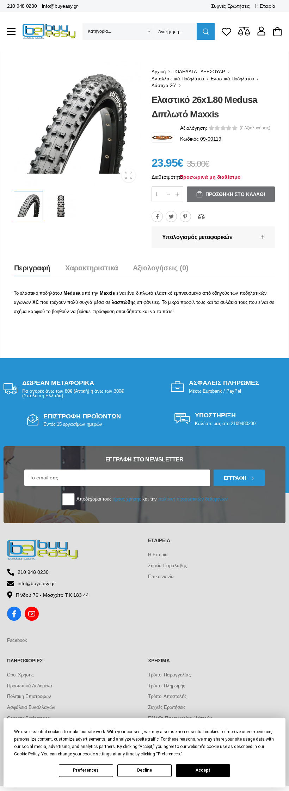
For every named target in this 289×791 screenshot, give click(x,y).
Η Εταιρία (265, 6)
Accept (203, 770)
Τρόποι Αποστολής (167, 696)
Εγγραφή (235, 478)
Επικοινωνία (161, 576)
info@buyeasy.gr (60, 6)
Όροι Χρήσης (20, 674)
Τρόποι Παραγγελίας (169, 674)
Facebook (17, 640)
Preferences (86, 770)
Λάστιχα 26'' (164, 85)
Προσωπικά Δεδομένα (29, 685)
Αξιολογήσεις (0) (161, 268)
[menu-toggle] (11, 31)
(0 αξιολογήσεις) (255, 128)
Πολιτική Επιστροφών (29, 696)
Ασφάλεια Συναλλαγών (31, 707)
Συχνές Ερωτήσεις (230, 6)
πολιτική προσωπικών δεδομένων (193, 499)
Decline (144, 770)
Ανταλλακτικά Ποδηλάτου (178, 78)
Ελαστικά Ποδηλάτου (232, 78)
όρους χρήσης (127, 499)
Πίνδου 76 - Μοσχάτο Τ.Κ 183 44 (52, 595)
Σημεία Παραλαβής (167, 565)
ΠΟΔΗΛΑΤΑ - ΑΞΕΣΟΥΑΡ (198, 71)
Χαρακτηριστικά (91, 268)
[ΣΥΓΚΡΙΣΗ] (201, 216)
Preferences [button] (169, 754)
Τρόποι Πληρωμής (166, 685)
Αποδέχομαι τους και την (151, 499)
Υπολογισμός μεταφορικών (197, 237)
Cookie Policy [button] (26, 754)
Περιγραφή (32, 268)
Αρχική (159, 71)
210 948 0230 (22, 6)
